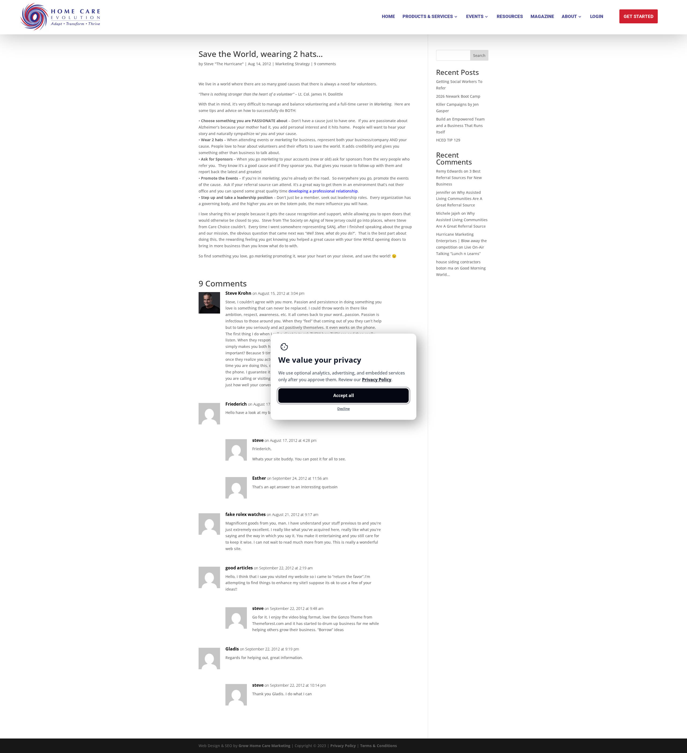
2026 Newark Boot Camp (458, 96)
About (569, 16)
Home (388, 16)
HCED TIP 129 (448, 140)
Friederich (236, 404)
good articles (239, 568)
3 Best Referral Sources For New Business (459, 178)
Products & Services (428, 16)
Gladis (232, 649)
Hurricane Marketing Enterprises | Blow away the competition (461, 241)
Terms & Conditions (378, 745)
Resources (510, 16)
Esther (259, 478)
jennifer (443, 192)
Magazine (542, 16)
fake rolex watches (245, 514)
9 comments (325, 63)
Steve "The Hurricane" (224, 63)
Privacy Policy (343, 745)
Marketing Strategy (292, 63)
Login (596, 16)
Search (479, 55)
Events (475, 16)
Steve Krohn (238, 293)
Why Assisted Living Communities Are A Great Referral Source (459, 199)
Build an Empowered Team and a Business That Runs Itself (460, 125)
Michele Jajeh (448, 213)
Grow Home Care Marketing (264, 745)
